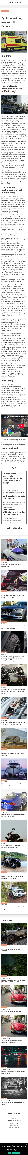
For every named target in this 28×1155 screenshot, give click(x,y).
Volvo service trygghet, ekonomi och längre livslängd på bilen (13, 627)
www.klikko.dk (15, 1127)
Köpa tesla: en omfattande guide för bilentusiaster (13, 1072)
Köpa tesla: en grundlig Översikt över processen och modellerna (13, 980)
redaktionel (5, 11)
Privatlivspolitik (16, 1152)
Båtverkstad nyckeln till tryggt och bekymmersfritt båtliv (12, 785)
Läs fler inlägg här (14, 528)
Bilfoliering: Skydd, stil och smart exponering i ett (11, 565)
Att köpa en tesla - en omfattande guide (12, 1103)
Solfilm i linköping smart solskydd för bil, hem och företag (13, 816)
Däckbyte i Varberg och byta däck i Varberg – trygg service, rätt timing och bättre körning (12, 659)
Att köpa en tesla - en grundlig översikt (11, 950)
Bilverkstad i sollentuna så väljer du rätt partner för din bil (12, 596)
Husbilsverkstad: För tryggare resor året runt (12, 754)
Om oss (14, 1142)
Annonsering (14, 1139)
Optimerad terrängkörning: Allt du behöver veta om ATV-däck (12, 846)
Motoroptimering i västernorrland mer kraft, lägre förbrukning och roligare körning (13, 692)
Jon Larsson (16, 14)
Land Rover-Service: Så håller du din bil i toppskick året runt (13, 908)
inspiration (4, 560)
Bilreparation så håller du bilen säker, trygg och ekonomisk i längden (13, 723)
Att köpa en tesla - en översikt (11, 1011)
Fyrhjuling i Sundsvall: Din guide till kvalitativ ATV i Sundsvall (12, 877)
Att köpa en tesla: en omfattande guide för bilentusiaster (12, 1041)
